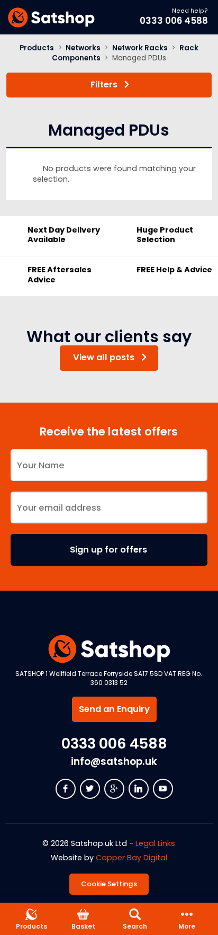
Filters (103, 84)
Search (135, 926)
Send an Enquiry (114, 709)
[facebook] (66, 789)
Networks (83, 48)
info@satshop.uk (114, 761)
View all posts (103, 357)
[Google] (114, 789)
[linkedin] (139, 789)
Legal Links (155, 843)
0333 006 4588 (174, 20)
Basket (83, 926)
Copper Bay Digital (131, 857)
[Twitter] (90, 789)
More (186, 926)
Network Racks (140, 48)
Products (37, 48)
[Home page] (51, 17)
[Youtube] (163, 789)
